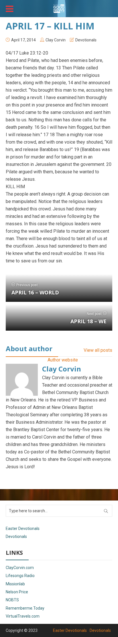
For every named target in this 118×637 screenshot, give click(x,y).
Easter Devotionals (23, 528)
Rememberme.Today (25, 608)
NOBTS (12, 600)
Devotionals (86, 40)
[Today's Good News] (59, 8)
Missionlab (15, 584)
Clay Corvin (56, 40)
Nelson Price (17, 592)
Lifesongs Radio (20, 575)
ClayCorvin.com (20, 567)
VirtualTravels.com (23, 616)
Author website (63, 360)
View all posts (98, 350)
